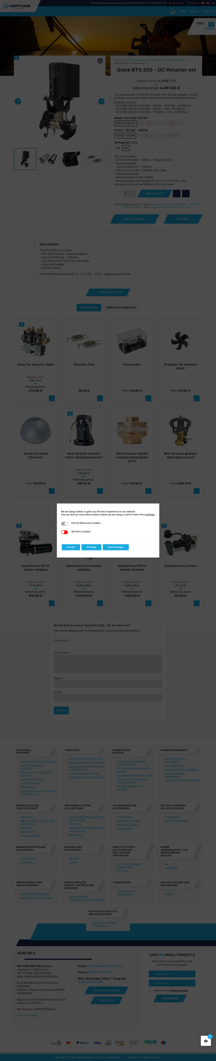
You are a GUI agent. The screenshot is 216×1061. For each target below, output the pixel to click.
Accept (71, 547)
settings (150, 514)
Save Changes (116, 547)
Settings (91, 547)
